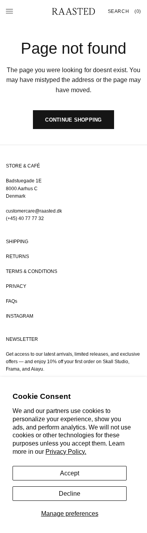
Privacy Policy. (65, 451)
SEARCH (118, 11)
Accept (69, 473)
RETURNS (17, 256)
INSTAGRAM (19, 316)
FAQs (11, 301)
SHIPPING (17, 241)
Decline (69, 493)
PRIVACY (16, 286)
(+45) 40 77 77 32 (25, 218)
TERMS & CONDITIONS (31, 271)
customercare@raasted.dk (34, 211)
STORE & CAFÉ (23, 166)
